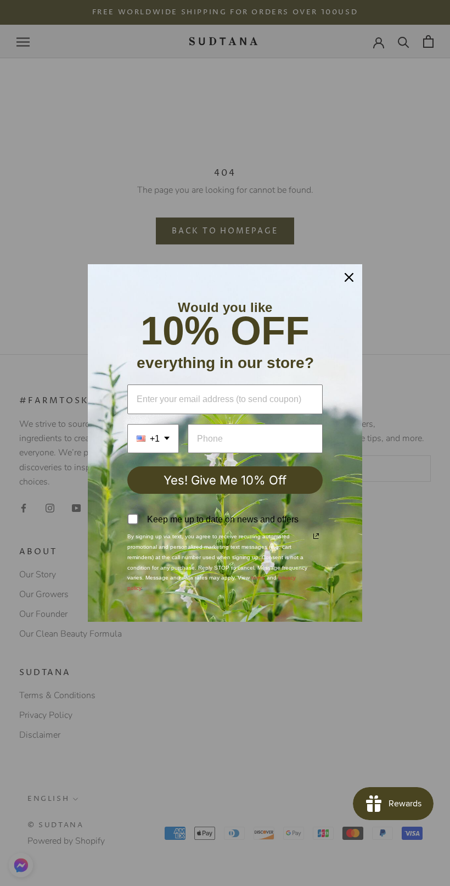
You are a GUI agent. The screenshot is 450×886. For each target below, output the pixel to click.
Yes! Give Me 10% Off (225, 480)
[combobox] (153, 438)
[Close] (349, 277)
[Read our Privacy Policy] (316, 536)
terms (258, 578)
